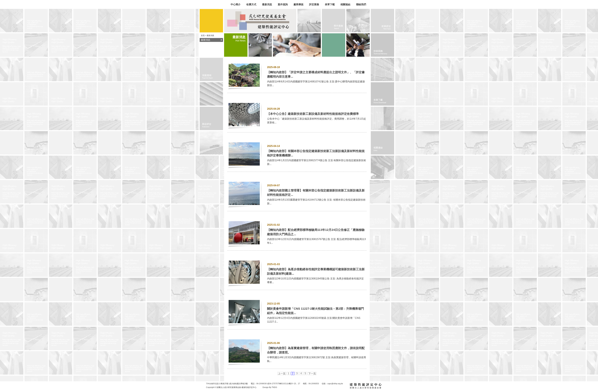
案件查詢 (283, 4)
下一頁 (312, 373)
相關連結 (345, 4)
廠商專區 (299, 4)
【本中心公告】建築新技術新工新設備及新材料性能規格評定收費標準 (313, 113)
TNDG (274, 387)
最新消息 (267, 4)
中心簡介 (236, 4)
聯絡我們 (361, 4)
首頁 (203, 35)
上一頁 (281, 373)
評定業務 (314, 4)
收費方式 (251, 4)
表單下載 (330, 4)
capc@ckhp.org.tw (335, 384)
